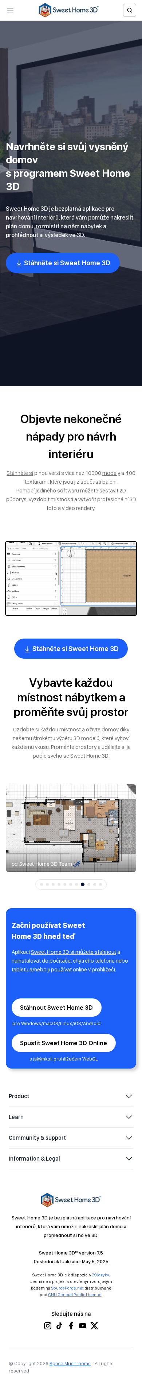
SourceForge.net (67, 1288)
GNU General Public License (75, 1294)
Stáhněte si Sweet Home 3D (66, 263)
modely (111, 472)
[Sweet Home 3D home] (69, 10)
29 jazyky (100, 1275)
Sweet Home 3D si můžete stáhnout (73, 951)
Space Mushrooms (70, 1363)
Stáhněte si (20, 472)
